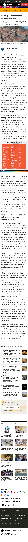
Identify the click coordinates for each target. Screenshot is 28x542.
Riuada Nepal (7, 1)
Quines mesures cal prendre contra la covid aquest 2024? (20, 435)
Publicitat (17, 510)
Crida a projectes (18, 518)
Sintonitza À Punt (18, 513)
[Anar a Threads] (21, 492)
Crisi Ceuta (14, 1)
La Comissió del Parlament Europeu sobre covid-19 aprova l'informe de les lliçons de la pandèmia (7, 480)
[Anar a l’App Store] (16, 501)
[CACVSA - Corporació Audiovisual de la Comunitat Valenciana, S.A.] (11, 534)
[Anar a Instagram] (8, 492)
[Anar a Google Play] (6, 501)
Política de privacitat (5, 526)
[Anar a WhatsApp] (24, 492)
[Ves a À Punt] (7, 4)
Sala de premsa (4, 513)
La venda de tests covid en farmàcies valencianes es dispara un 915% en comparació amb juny (7, 448)
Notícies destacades (6, 10)
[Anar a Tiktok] (12, 492)
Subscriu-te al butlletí (6, 518)
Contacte (3, 510)
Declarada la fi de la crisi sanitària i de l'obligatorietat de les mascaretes (7, 464)
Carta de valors (4, 520)
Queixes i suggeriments (20, 515)
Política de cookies (19, 526)
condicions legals (15, 410)
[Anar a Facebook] (2, 492)
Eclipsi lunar (21, 1)
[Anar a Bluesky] (18, 492)
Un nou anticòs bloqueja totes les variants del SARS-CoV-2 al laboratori (7, 435)
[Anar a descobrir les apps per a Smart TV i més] (7, 505)
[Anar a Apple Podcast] (5, 495)
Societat (16, 10)
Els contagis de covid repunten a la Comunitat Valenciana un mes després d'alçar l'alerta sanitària (20, 449)
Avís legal (17, 523)
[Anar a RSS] (11, 495)
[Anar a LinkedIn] (8, 495)
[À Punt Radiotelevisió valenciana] (8, 530)
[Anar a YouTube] (15, 492)
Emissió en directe (5, 515)
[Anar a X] (5, 492)
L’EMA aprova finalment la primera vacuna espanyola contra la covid (21, 478)
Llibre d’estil (17, 520)
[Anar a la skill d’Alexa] (24, 501)
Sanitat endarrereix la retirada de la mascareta (20, 463)
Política (21, 10)
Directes (24, 4)
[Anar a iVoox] (2, 495)
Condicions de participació (7, 523)
